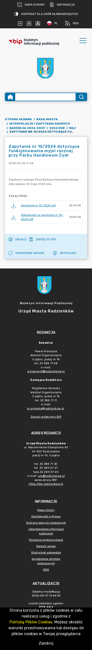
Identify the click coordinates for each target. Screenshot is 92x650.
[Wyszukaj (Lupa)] (81, 97)
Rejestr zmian (46, 546)
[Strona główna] (10, 97)
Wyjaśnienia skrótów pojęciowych (46, 561)
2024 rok (57, 128)
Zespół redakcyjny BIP (46, 416)
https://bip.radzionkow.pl (46, 484)
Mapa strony (35, 4)
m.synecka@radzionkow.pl (45, 408)
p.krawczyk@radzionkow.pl (46, 371)
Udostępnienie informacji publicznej (46, 531)
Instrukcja (66, 4)
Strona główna (18, 119)
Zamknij (46, 643)
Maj (72, 128)
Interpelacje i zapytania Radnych (39, 123)
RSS (76, 23)
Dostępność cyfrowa (46, 516)
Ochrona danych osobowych (46, 522)
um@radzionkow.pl (51, 476)
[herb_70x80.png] (46, 68)
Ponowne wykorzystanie (46, 540)
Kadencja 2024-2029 (27, 128)
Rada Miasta (47, 119)
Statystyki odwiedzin (46, 552)
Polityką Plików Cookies (31, 622)
